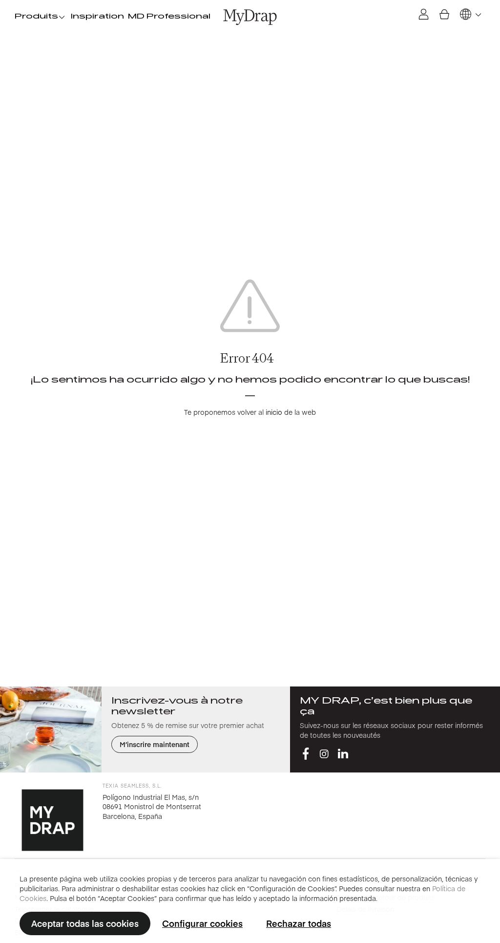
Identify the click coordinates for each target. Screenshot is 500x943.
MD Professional (169, 16)
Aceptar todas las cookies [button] (85, 923)
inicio (274, 412)
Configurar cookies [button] (202, 923)
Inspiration (97, 16)
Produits (36, 16)
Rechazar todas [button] (298, 923)
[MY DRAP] (249, 17)
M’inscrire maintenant (154, 744)
